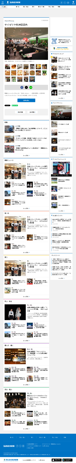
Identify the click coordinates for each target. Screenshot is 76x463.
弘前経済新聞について (32, 444)
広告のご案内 (31, 448)
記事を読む (26, 100)
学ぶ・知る (51, 6)
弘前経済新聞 (13, 2)
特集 (59, 6)
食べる (17, 6)
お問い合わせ (46, 446)
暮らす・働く (41, 6)
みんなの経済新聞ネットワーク (10, 460)
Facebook (61, 2)
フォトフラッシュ (9, 20)
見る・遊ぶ (26, 6)
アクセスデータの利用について (34, 446)
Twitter (65, 2)
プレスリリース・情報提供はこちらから (52, 444)
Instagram (68, 2)
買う (33, 6)
